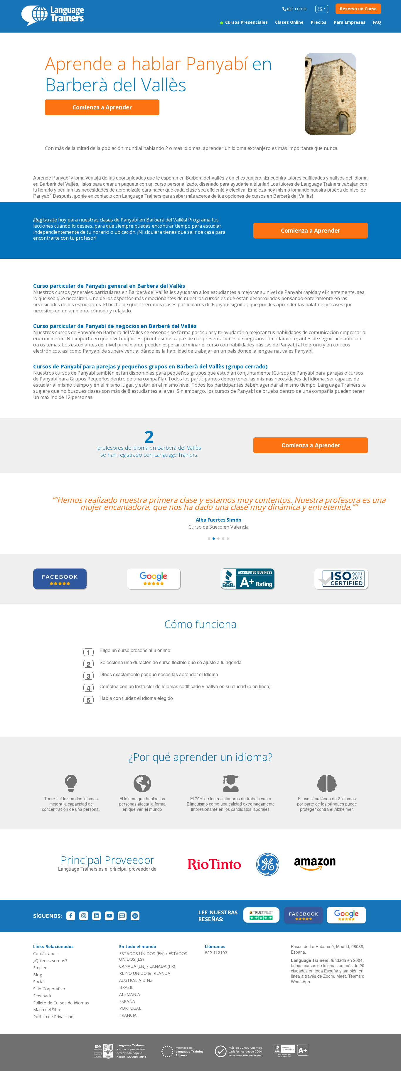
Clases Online (289, 22)
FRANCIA (128, 1015)
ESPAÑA (127, 1001)
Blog (37, 974)
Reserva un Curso (358, 8)
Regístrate (45, 219)
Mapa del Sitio (46, 1009)
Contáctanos (45, 953)
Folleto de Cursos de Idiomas (61, 1003)
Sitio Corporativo (49, 989)
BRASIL (126, 987)
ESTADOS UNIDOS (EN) (142, 953)
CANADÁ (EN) (132, 966)
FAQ (377, 22)
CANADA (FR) (162, 966)
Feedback (42, 996)
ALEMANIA (129, 994)
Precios (318, 22)
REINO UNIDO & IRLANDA (144, 973)
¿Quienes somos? (50, 960)
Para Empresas (349, 22)
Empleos (41, 967)
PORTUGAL (130, 1008)
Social (38, 981)
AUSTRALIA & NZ (136, 980)
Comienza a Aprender (102, 107)
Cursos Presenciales (246, 22)
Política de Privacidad (53, 1016)
